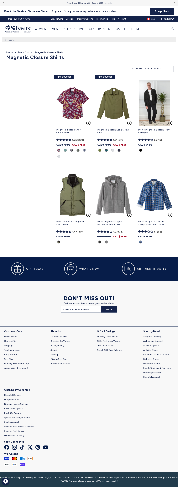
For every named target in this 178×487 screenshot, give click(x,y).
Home (9, 52)
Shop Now (162, 11)
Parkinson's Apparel (13, 408)
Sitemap (54, 354)
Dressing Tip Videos (60, 341)
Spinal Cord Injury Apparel (17, 417)
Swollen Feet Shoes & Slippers (19, 426)
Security (54, 350)
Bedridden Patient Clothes (156, 354)
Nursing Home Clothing (16, 404)
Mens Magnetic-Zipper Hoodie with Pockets (109, 223)
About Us (55, 331)
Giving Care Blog (58, 359)
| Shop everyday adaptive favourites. (60, 11)
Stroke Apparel (11, 422)
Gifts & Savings (106, 331)
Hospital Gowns (12, 395)
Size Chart (9, 359)
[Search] (5, 40)
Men (19, 52)
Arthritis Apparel (151, 345)
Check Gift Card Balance (109, 350)
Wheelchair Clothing (14, 435)
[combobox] (89, 39)
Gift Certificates (105, 345)
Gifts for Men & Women (109, 341)
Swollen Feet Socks (14, 431)
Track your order (12, 350)
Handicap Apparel (152, 372)
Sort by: (137, 69)
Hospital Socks (11, 399)
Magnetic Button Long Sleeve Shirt (113, 131)
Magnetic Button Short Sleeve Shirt (68, 131)
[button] (42, 29)
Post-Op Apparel (12, 413)
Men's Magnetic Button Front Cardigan (154, 131)
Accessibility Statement (16, 368)
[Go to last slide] (3, 3)
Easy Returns (10, 354)
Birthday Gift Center (107, 336)
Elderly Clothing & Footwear (157, 368)
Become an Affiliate (60, 363)
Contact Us (10, 341)
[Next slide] (175, 3)
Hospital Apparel (151, 377)
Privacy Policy (57, 345)
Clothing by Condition (17, 389)
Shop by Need (151, 331)
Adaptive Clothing (152, 336)
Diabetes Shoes (151, 359)
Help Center (10, 336)
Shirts (28, 52)
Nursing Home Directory (16, 363)
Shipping (8, 345)
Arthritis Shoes (150, 350)
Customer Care (13, 331)
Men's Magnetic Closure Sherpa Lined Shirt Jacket (151, 223)
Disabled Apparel (151, 363)
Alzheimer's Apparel (153, 341)
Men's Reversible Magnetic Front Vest (70, 223)
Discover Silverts (58, 336)
